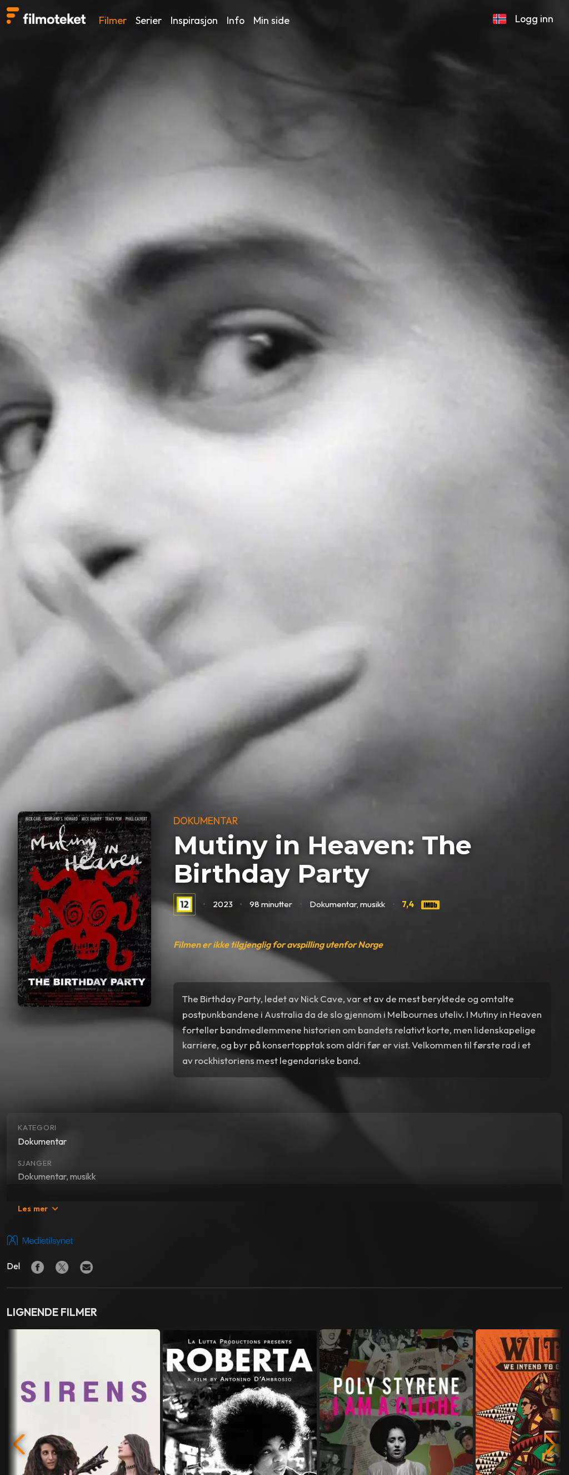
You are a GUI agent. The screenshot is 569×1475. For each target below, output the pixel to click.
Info (235, 20)
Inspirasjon (194, 20)
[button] (499, 19)
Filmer (113, 20)
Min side (271, 20)
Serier (149, 20)
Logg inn (534, 18)
